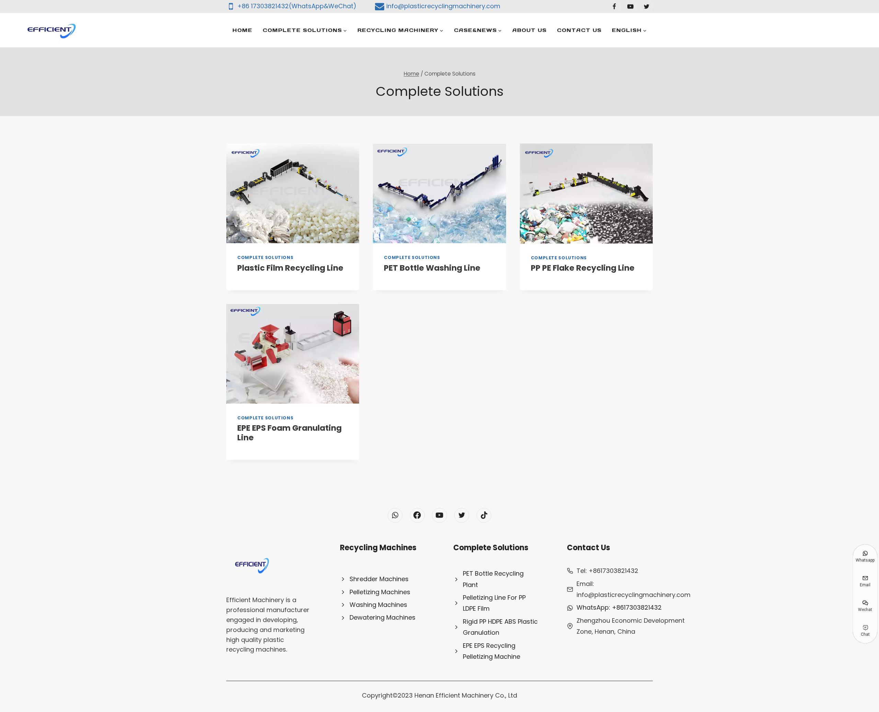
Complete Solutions (265, 257)
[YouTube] (630, 6)
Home (242, 30)
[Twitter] (646, 6)
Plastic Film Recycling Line (290, 267)
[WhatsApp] (395, 515)
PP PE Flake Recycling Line (583, 267)
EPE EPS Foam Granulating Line (289, 432)
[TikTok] (484, 515)
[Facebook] (614, 6)
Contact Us (579, 30)
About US (529, 30)
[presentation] (292, 193)
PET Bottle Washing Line (432, 267)
